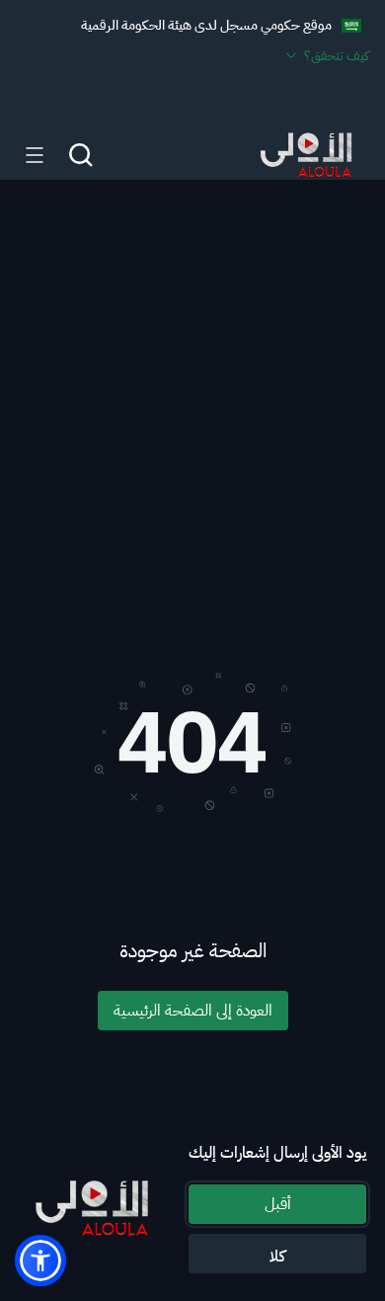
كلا (277, 1256)
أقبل (278, 1204)
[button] (40, 1260)
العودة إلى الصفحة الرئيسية (193, 1010)
